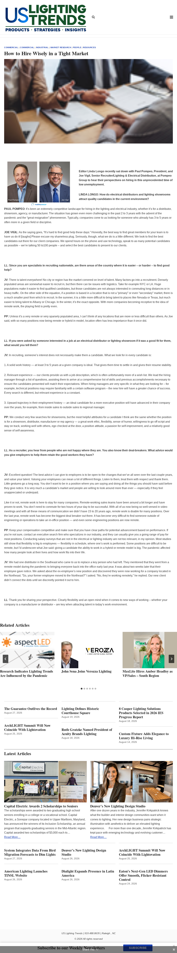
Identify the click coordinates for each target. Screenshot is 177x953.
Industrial (42, 47)
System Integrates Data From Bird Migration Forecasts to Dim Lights (30, 852)
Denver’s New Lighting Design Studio (117, 806)
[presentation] (27, 650)
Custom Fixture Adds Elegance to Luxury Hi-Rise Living (144, 736)
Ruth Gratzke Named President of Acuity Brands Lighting (87, 732)
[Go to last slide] (5, 659)
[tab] (81, 689)
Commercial (11, 47)
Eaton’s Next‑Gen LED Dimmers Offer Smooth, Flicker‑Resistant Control (143, 875)
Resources (89, 47)
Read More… (12, 837)
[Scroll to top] (170, 943)
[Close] (174, 946)
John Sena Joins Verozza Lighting (86, 671)
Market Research (60, 47)
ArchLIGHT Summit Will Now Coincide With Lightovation (27, 727)
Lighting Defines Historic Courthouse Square (80, 711)
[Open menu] (171, 17)
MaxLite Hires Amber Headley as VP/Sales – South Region (148, 673)
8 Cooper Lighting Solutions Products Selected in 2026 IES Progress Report (141, 713)
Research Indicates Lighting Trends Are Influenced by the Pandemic (26, 673)
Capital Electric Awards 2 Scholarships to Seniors (41, 806)
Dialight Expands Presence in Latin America (88, 873)
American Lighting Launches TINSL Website (26, 873)
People (77, 47)
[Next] (171, 659)
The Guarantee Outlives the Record (30, 709)
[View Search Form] (93, 17)
